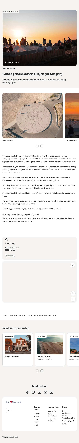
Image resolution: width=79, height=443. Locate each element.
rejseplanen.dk (27, 221)
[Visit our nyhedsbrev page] (45, 392)
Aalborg (37, 422)
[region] (39, 282)
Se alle (36, 425)
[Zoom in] (73, 293)
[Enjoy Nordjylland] (13, 402)
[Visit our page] (33, 392)
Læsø (36, 419)
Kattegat (37, 413)
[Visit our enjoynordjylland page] (27, 392)
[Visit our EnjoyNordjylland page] (39, 392)
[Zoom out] (73, 299)
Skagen (36, 416)
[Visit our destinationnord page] (51, 392)
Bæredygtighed (68, 421)
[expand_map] (72, 265)
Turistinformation (68, 418)
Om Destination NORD (66, 413)
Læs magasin (53, 411)
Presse (64, 424)
